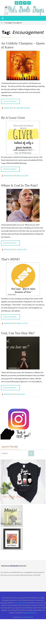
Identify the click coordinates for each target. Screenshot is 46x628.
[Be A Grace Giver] (23, 137)
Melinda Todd (8, 108)
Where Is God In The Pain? (19, 184)
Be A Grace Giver (13, 117)
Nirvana (22, 614)
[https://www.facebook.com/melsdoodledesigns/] (29, 3)
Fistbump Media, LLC (29, 610)
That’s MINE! (10, 257)
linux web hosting (20, 600)
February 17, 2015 (22, 175)
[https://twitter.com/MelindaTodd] (20, 3)
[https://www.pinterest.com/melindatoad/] (25, 3)
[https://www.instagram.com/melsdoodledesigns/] (16, 3)
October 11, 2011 (21, 322)
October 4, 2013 (21, 248)
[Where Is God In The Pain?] (23, 204)
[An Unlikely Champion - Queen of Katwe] (23, 65)
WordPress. (30, 614)
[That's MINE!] (23, 277)
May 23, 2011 (20, 392)
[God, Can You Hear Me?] (23, 351)
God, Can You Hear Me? (17, 331)
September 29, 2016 (22, 108)
